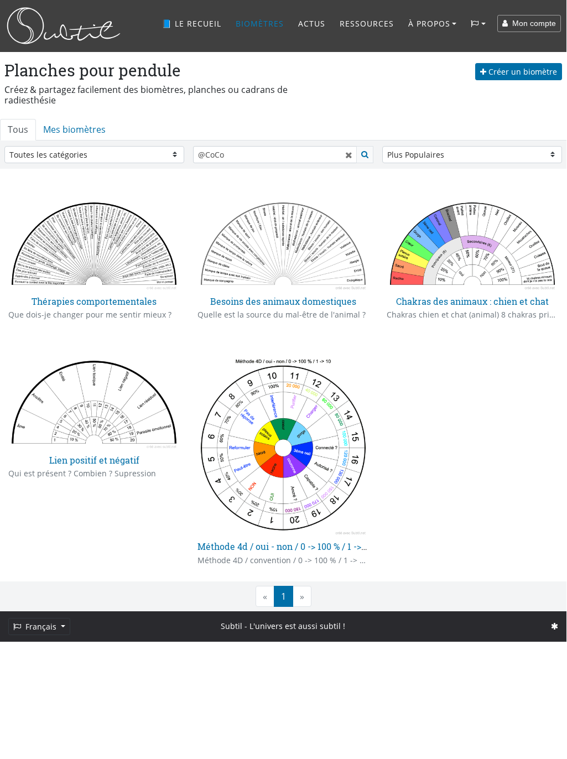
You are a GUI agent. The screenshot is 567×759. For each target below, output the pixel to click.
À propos (429, 23)
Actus (311, 23)
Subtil (231, 626)
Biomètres (260, 23)
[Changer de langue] (478, 24)
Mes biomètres (74, 129)
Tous (18, 129)
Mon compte (532, 23)
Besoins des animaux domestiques (283, 301)
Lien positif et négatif (94, 460)
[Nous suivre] (554, 626)
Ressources (367, 23)
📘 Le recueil (191, 23)
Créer (521, 71)
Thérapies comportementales (94, 301)
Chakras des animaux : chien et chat (472, 301)
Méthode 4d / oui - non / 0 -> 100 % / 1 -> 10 (284, 546)
